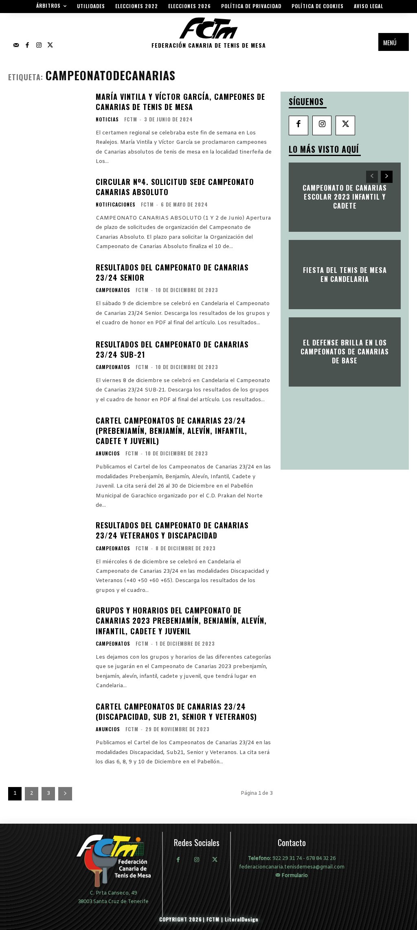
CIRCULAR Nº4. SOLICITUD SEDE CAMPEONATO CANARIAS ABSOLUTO (175, 186)
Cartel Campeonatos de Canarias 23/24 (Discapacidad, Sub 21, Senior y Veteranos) (176, 711)
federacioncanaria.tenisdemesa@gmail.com (292, 867)
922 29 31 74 (287, 858)
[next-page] (65, 793)
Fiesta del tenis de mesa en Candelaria (345, 274)
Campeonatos (113, 290)
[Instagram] (38, 45)
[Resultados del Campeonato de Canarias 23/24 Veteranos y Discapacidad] (48, 553)
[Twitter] (50, 45)
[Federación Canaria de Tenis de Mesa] (113, 861)
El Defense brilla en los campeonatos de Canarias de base (345, 352)
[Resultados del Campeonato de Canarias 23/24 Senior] (48, 295)
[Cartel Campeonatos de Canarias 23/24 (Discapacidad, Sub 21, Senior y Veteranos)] (48, 734)
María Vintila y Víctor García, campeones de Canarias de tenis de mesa (180, 101)
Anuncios (108, 453)
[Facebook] (27, 45)
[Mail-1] (16, 45)
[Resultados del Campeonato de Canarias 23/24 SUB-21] (48, 372)
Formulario (294, 875)
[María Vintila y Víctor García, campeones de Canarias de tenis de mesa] (48, 125)
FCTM (130, 119)
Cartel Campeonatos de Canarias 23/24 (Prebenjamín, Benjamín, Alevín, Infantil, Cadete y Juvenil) (171, 430)
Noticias (107, 119)
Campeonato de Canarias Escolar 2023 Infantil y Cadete (345, 197)
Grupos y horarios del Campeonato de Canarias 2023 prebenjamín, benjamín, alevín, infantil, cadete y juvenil (181, 620)
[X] (345, 125)
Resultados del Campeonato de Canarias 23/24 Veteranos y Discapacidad (172, 530)
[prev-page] (372, 177)
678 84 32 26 (321, 858)
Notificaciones (116, 204)
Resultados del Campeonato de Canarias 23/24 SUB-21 (172, 349)
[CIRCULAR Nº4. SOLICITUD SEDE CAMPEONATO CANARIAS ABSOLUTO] (48, 210)
